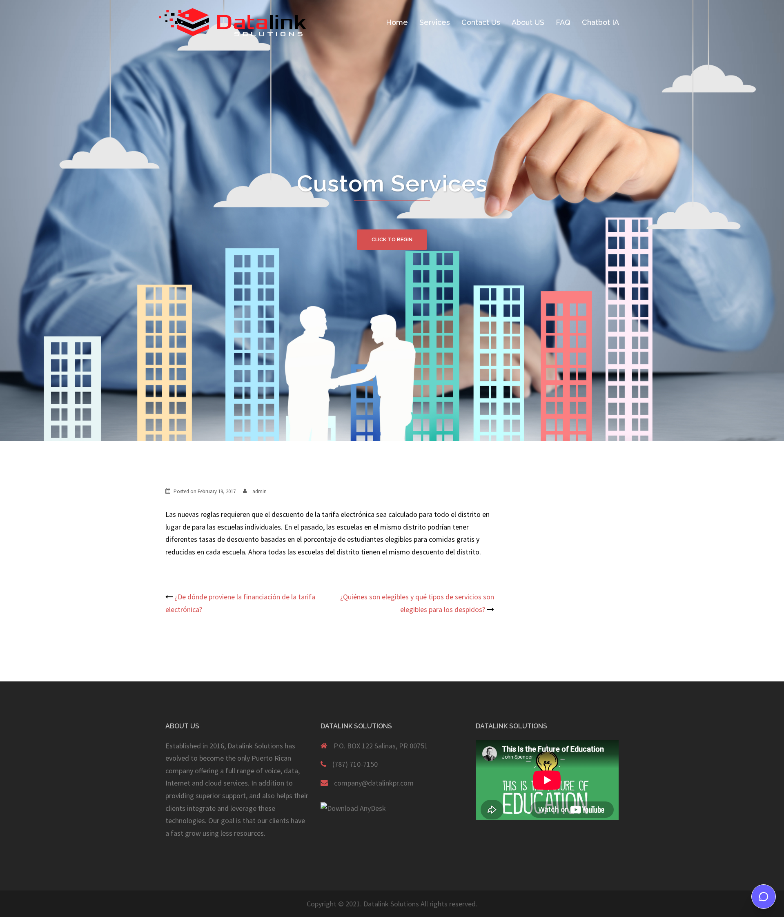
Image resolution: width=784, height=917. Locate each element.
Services (434, 22)
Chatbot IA (600, 22)
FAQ (563, 22)
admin (259, 491)
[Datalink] (232, 22)
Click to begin (392, 239)
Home (397, 22)
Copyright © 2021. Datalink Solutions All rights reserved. (392, 903)
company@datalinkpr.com (374, 783)
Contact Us (480, 22)
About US (528, 22)
